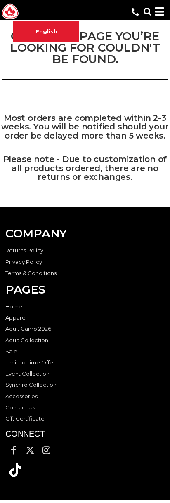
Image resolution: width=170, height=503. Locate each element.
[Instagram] (46, 450)
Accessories (21, 396)
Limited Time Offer (30, 362)
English (46, 31)
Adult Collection (26, 340)
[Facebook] (13, 450)
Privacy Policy (23, 262)
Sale (11, 351)
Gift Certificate (25, 418)
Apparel (16, 317)
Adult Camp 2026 (28, 328)
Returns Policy (24, 250)
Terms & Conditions (31, 273)
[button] (15, 470)
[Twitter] (30, 450)
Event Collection (27, 373)
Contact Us (20, 407)
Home (13, 306)
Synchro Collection (31, 384)
